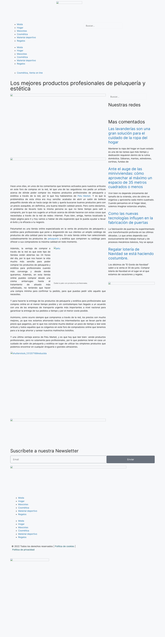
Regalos (21, 40)
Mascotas (22, 31)
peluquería (53, 238)
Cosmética (22, 34)
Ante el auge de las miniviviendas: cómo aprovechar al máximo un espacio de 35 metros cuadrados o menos (130, 178)
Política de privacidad (23, 549)
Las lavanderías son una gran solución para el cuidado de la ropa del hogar (129, 135)
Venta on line (36, 73)
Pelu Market (84, 196)
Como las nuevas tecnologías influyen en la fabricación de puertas (130, 218)
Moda (20, 24)
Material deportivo (26, 37)
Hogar (20, 27)
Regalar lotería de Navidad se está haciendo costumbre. (131, 253)
